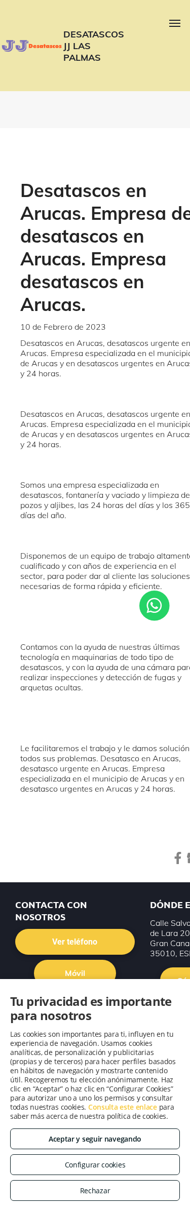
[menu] (175, 23)
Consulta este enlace (122, 1107)
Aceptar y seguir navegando (95, 1139)
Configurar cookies (95, 1164)
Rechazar (95, 1190)
